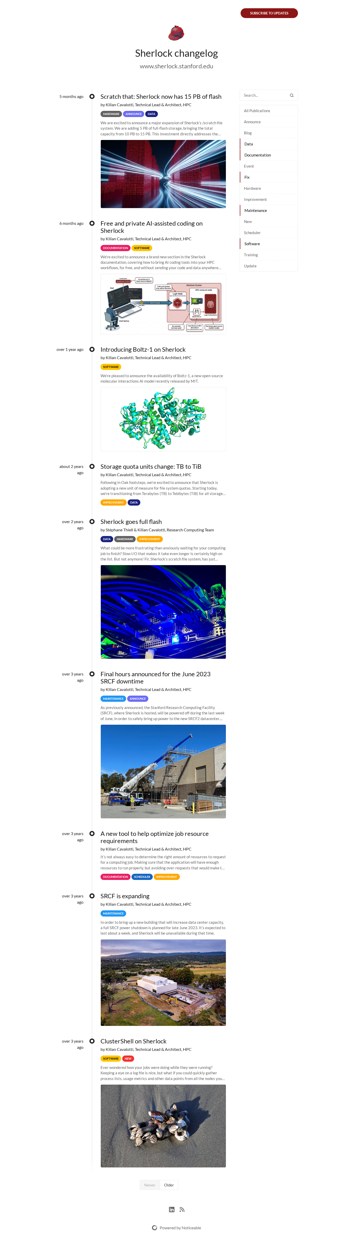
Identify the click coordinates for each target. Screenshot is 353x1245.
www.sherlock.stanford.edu (176, 66)
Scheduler (252, 232)
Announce (252, 121)
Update (250, 265)
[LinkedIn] (174, 1208)
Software (252, 243)
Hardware (252, 188)
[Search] (292, 95)
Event (249, 166)
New (248, 221)
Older (169, 1185)
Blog (248, 132)
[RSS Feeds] (182, 1208)
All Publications (257, 110)
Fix (247, 177)
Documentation (257, 155)
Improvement (255, 199)
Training (251, 254)
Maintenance (255, 210)
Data (248, 144)
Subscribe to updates (269, 13)
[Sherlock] (176, 34)
